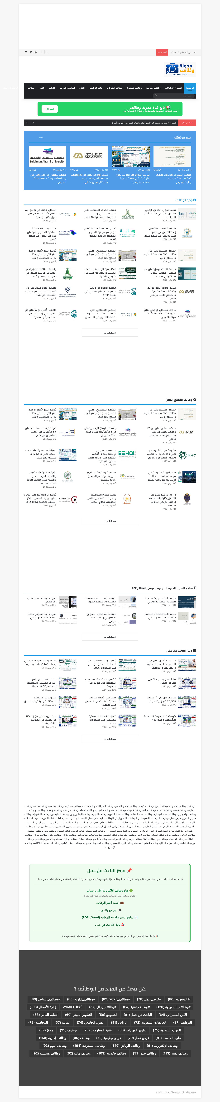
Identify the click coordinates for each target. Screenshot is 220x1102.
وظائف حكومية (153, 88)
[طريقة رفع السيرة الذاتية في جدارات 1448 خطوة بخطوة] (68, 665)
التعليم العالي (45, 1015)
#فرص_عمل (149, 999)
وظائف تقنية (175, 1053)
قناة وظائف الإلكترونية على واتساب (107, 890)
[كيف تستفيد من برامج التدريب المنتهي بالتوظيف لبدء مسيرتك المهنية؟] (68, 683)
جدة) (46, 1030)
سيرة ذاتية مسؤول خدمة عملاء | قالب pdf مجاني (42, 616)
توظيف (68, 1030)
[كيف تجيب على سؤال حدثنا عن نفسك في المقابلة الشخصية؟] (68, 721)
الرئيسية (190, 88)
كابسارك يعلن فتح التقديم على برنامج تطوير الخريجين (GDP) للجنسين (101, 476)
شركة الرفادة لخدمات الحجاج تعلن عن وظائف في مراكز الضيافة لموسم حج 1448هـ (40, 498)
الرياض (119, 1022)
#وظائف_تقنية (136, 1007)
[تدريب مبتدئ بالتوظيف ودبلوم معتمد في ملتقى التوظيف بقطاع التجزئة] (127, 499)
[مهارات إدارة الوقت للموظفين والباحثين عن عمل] (68, 702)
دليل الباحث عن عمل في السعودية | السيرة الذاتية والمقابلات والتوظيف (161, 664)
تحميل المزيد (110, 332)
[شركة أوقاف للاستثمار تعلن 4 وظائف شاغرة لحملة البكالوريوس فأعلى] (68, 432)
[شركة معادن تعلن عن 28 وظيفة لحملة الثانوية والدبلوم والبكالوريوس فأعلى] (89, 156)
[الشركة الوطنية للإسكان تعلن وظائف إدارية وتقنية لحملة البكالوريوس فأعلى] (187, 455)
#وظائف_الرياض (45, 999)
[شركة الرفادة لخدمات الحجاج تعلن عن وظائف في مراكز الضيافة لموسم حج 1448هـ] (68, 499)
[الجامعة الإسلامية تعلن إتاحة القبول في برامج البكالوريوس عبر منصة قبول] (187, 233)
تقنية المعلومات (97, 1030)
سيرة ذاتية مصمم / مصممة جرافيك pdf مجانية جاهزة (100, 600)
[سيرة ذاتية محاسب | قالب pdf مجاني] (68, 602)
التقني (82, 88)
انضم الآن (50, 109)
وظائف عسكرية (134, 88)
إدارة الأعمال (43, 1007)
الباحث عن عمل (138, 1015)
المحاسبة (38, 1022)
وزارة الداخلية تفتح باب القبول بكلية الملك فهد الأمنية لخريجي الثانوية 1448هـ (162, 500)
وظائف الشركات (114, 88)
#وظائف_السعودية (173, 1007)
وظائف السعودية (89, 1046)
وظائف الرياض (125, 1046)
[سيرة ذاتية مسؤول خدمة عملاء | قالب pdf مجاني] (68, 618)
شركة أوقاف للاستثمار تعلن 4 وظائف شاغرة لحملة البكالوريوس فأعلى (40, 432)
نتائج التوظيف (96, 88)
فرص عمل (138, 1038)
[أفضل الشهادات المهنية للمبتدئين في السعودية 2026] (127, 721)
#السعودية (179, 999)
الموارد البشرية (167, 1030)
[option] (172, 165)
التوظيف (182, 1022)
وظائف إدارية (52, 1038)
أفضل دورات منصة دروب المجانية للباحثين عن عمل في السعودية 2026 (102, 664)
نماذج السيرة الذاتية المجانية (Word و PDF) (107, 917)
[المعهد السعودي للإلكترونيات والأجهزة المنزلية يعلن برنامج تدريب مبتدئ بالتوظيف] (127, 455)
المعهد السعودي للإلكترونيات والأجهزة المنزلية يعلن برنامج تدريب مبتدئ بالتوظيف (102, 456)
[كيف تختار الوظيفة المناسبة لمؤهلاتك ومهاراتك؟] (187, 721)
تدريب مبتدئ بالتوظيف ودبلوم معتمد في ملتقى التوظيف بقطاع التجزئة (101, 498)
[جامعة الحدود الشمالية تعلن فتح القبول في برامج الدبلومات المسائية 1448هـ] (127, 214)
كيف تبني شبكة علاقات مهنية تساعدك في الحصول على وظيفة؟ (100, 701)
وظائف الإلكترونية (162, 1046)
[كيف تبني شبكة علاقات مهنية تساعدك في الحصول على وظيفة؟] (127, 702)
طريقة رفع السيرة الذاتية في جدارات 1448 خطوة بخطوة (40, 662)
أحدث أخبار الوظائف (107, 902)
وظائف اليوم (54, 1046)
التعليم (52, 88)
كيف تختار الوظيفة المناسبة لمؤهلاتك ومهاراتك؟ (160, 718)
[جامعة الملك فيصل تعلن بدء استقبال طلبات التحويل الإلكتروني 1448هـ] (187, 273)
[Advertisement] (110, 26)
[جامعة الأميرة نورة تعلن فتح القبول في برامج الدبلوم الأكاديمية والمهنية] (68, 314)
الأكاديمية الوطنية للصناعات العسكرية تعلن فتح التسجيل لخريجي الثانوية (100, 273)
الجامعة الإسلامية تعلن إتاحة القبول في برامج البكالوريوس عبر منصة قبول (144, 122)
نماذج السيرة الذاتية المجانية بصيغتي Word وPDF (163, 588)
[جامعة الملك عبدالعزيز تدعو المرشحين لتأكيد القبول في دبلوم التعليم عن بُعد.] (68, 273)
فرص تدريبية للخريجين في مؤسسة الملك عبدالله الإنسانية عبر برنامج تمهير (162, 476)
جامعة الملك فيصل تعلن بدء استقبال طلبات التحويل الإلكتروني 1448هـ (160, 273)
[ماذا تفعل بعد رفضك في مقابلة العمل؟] (187, 683)
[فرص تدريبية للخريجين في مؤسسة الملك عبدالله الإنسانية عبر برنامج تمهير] (187, 477)
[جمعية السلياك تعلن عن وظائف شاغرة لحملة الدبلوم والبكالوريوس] (172, 156)
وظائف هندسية (46, 1053)
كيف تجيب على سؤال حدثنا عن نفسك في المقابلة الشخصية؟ (41, 720)
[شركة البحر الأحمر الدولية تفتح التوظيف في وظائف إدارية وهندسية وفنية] (131, 156)
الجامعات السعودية (150, 1022)
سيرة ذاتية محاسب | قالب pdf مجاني (41, 600)
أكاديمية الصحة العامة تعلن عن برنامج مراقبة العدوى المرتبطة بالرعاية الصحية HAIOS (100, 234)
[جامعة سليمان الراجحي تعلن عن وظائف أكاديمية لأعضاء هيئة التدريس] (47, 156)
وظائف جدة (144, 1053)
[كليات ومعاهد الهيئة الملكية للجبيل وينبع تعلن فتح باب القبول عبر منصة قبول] (68, 233)
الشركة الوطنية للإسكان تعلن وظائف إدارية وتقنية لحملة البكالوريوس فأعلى (161, 454)
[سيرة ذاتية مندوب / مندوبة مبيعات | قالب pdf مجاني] (187, 602)
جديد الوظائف (182, 137)
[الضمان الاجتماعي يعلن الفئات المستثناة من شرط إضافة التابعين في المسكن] (127, 314)
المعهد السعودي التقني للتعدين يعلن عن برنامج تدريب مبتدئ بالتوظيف (100, 254)
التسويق (108, 1015)
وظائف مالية (79, 1053)
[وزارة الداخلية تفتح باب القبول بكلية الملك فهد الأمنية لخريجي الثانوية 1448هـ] (187, 499)
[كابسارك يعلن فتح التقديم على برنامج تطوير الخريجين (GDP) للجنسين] (127, 477)
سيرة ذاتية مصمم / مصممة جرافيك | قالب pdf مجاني (160, 616)
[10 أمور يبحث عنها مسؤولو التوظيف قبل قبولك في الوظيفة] (127, 683)
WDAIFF (73, 1007)
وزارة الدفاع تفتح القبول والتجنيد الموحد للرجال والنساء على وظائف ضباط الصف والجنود (41, 478)
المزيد (40, 137)
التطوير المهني (78, 1015)
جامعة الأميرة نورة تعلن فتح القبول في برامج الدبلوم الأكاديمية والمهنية (40, 314)
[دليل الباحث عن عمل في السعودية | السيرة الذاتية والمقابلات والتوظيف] (187, 665)
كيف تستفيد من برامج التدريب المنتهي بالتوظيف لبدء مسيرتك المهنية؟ (41, 683)
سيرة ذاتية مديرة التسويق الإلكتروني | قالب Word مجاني (101, 618)
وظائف (31, 88)
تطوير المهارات (132, 1030)
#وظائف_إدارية (81, 999)
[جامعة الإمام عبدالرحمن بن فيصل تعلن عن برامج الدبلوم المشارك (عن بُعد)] (68, 292)
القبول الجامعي (91, 1022)
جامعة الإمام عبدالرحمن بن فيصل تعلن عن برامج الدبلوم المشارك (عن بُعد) (40, 291)
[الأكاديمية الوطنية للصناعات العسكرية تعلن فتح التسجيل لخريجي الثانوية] (127, 273)
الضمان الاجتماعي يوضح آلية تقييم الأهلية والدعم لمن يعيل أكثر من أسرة (122, 52)
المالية (62, 1022)
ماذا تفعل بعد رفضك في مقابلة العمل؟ (162, 681)
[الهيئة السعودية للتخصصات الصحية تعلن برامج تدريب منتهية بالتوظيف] (68, 455)
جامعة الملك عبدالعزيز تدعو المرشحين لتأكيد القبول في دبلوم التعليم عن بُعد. (40, 273)
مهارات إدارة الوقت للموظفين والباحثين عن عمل (40, 699)
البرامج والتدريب (67, 88)
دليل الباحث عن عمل (13, 88)
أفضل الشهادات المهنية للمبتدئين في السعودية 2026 (102, 720)
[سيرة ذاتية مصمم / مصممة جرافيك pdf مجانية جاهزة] (127, 602)
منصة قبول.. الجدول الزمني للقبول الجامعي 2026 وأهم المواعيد (160, 214)
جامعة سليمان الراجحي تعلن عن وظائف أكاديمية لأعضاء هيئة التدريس (48, 178)
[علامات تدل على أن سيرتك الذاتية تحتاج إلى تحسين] (187, 702)
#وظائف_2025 (116, 999)
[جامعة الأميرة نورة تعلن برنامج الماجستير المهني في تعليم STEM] (127, 292)
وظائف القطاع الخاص (179, 399)
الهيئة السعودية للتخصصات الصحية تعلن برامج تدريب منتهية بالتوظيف (40, 454)
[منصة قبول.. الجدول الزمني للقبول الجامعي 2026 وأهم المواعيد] (187, 214)
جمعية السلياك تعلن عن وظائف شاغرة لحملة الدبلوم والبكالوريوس (173, 178)
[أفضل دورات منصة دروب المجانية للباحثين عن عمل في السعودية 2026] (127, 665)
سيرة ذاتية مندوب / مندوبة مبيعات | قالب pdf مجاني (160, 600)
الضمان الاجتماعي (173, 88)
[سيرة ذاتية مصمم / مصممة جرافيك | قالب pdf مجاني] (187, 618)
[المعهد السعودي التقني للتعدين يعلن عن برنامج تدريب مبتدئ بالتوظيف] (127, 255)
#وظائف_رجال (102, 1007)
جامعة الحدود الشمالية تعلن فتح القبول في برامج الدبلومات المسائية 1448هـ (100, 214)
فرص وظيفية (108, 1038)
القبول (41, 88)
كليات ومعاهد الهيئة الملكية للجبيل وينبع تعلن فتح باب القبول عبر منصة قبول (41, 234)
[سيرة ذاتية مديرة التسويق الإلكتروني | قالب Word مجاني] (127, 618)
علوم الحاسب (168, 1038)
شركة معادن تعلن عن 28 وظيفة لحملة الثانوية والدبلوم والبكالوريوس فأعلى (89, 178)
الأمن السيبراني (172, 1015)
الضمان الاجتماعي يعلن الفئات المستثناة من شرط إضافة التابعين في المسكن (100, 314)
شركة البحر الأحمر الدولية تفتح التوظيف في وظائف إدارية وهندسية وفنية (133, 178)
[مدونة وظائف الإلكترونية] (180, 69)
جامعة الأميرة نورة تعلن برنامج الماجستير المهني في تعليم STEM (100, 291)
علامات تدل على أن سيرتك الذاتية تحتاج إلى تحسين (161, 699)
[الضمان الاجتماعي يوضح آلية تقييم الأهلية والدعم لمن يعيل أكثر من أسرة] (68, 214)
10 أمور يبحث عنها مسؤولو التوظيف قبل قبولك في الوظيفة (100, 683)
